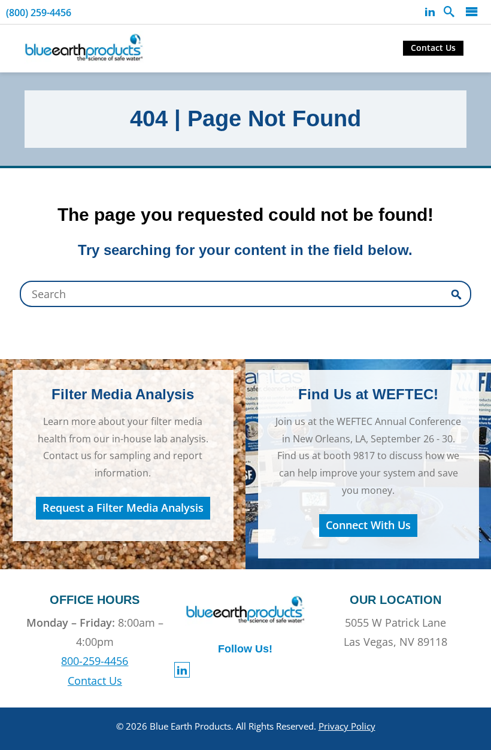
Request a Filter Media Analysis (123, 507)
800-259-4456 (94, 661)
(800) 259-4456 (38, 12)
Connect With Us (368, 525)
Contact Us (433, 47)
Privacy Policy (347, 726)
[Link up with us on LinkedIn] (430, 12)
